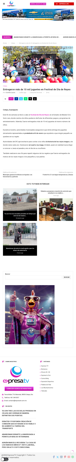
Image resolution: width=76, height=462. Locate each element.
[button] (4, 459)
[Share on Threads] (35, 98)
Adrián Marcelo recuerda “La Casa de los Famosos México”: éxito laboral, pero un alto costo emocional (19, 445)
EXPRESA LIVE (64, 4)
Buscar (7, 274)
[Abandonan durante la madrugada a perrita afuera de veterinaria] (20, 234)
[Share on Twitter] (21, 98)
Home (5, 43)
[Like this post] (11, 98)
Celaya (13, 43)
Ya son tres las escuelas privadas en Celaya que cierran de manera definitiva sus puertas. (19, 413)
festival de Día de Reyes (39, 115)
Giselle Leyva (10, 92)
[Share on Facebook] (16, 98)
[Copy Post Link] (30, 98)
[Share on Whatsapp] (26, 98)
